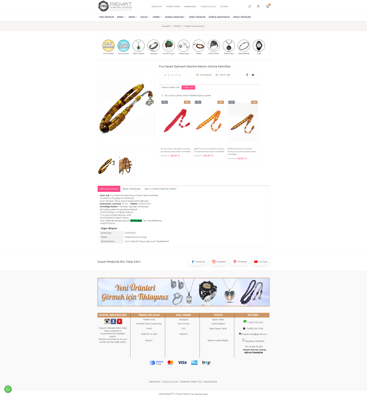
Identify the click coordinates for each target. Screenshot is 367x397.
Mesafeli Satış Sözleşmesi (149, 323)
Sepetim (183, 334)
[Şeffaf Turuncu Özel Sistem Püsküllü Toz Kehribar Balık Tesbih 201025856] (209, 123)
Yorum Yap (224, 75)
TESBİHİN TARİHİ (188, 382)
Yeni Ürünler (184, 323)
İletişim (149, 340)
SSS (200, 382)
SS (184, 328)
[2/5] (167, 75)
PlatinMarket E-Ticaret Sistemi (175, 394)
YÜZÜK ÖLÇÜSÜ (170, 382)
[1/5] (165, 75)
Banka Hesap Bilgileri (218, 340)
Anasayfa (183, 319)
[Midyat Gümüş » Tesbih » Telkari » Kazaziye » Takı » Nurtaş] (114, 11)
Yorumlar (205, 75)
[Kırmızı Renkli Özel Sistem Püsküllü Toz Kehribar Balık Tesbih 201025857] (176, 123)
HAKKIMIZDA (210, 382)
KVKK (149, 328)
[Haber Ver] (188, 87)
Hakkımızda (149, 319)
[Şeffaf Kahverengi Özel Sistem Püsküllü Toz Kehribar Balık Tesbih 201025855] (243, 123)
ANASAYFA (155, 382)
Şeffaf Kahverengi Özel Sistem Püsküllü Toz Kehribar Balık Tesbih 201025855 (242, 151)
